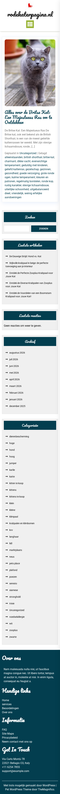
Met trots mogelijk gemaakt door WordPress (30, 785)
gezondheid (11, 173)
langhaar (14, 536)
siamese (13, 590)
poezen (13, 576)
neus (11, 556)
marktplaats (15, 550)
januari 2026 (15, 399)
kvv (11, 530)
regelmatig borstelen (28, 181)
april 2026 (14, 379)
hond (12, 450)
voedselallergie (16, 616)
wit (10, 623)
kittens (12, 490)
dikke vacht (23, 161)
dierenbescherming (19, 436)
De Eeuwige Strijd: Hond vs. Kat (25, 256)
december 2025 (17, 406)
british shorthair (33, 157)
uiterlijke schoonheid (17, 189)
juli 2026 (13, 359)
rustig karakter (13, 185)
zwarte (12, 637)
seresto (13, 583)
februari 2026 (16, 392)
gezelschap (32, 169)
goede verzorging (30, 173)
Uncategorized (28, 153)
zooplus (13, 630)
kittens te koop (16, 496)
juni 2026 (14, 366)
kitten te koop (16, 483)
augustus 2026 (17, 352)
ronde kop (47, 181)
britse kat (48, 157)
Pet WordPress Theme (18, 789)
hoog (12, 456)
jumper (12, 463)
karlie (12, 470)
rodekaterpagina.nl (30, 14)
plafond (13, 570)
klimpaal (13, 516)
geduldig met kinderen (35, 165)
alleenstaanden (14, 157)
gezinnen (45, 169)
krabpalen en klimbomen (21, 523)
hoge (11, 443)
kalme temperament (23, 177)
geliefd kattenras (14, 169)
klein (11, 503)
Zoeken (30, 217)
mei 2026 (14, 372)
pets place (14, 563)
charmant (10, 161)
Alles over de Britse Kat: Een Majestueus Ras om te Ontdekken (28, 117)
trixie (11, 603)
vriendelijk (17, 193)
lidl (10, 543)
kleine (12, 510)
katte (12, 476)
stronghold (15, 596)
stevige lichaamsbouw (35, 185)
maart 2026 (15, 386)
